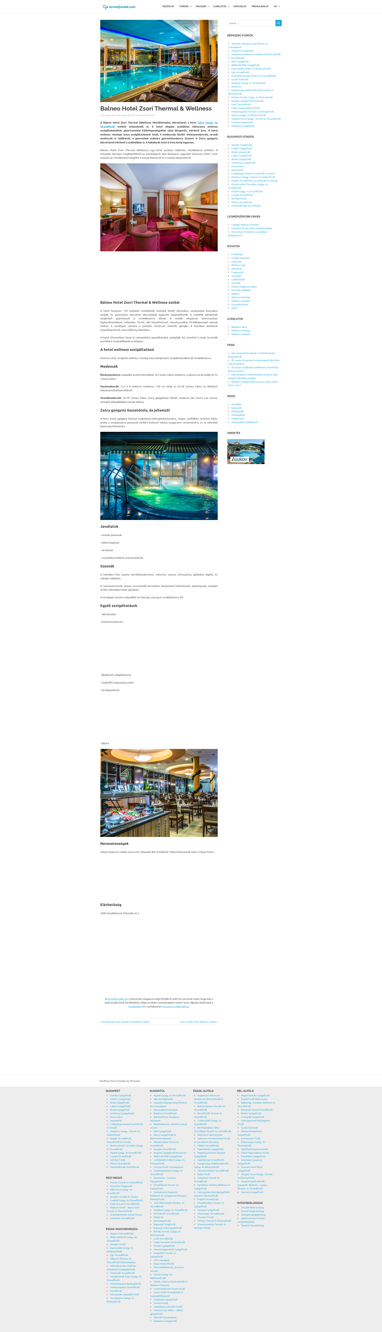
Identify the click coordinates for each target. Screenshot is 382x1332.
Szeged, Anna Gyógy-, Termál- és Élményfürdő (256, 118)
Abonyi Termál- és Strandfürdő (126, 1182)
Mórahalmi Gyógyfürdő (253, 1156)
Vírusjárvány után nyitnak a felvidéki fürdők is (126, 1021)
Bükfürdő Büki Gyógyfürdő (245, 64)
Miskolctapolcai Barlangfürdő (125, 1283)
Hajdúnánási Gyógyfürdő (210, 1148)
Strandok (236, 275)
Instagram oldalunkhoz (175, 1006)
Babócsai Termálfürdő (165, 1113)
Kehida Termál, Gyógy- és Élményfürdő (252, 97)
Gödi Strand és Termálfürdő (124, 1203)
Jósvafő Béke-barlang (252, 1207)
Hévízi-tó (236, 86)
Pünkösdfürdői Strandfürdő (245, 205)
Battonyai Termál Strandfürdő (256, 1109)
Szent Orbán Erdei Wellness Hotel (198, 1021)
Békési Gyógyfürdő (251, 1113)
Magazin (201, 6)
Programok (237, 272)
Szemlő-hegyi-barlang (252, 1210)
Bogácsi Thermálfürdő (121, 1233)
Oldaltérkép (237, 418)
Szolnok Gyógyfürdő (242, 122)
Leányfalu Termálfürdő (122, 1218)
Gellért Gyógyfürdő (241, 148)
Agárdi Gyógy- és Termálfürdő (169, 1095)
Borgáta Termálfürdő (165, 1148)
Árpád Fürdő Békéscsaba (254, 1098)
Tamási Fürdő (161, 1302)
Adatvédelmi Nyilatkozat (244, 421)
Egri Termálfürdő (119, 1254)
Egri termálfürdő (240, 72)
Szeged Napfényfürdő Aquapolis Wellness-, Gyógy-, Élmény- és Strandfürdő (253, 1185)
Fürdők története (240, 257)
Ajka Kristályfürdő (163, 1098)
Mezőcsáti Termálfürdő (122, 1272)
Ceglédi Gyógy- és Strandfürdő (126, 1200)
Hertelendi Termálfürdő (166, 1213)
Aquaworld (237, 169)
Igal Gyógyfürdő (162, 1220)
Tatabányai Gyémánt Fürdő (168, 1306)
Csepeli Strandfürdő (242, 194)
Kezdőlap (168, 6)
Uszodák (235, 282)
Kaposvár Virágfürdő (164, 1224)
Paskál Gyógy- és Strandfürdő (247, 191)
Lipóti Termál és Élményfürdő (169, 1242)
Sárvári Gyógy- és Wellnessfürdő (248, 115)
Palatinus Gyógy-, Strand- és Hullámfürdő (253, 176)
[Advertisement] (159, 276)
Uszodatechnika (239, 304)
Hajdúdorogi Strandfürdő (210, 1159)
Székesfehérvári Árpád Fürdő (169, 1288)
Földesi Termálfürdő (208, 1145)
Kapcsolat (240, 6)
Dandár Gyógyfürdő (241, 144)
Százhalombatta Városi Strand (126, 1214)
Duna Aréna (237, 166)
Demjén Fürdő (117, 1244)
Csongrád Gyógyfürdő (252, 1116)
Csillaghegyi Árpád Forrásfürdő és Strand (253, 173)
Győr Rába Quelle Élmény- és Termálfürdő (253, 75)
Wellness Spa (238, 264)
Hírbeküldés (237, 411)
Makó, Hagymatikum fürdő (245, 107)
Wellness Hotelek (145, 115)
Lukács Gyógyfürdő (241, 155)
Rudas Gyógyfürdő (241, 159)
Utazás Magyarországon (244, 286)
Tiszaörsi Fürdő (205, 1217)
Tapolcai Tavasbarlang (252, 1225)
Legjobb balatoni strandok (245, 224)
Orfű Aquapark (161, 1259)
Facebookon (135, 1006)
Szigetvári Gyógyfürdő (165, 1299)
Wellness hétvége (126, 115)
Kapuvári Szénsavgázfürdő (168, 1227)
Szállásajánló (238, 279)
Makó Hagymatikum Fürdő (255, 1152)
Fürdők (184, 6)
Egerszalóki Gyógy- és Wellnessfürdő (251, 68)
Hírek (234, 307)
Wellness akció (108, 115)
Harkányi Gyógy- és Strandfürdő (248, 82)
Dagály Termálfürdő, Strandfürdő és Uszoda (254, 180)
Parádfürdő (116, 1290)
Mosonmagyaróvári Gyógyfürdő (170, 1249)
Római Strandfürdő (241, 201)
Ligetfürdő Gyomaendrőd (254, 1148)
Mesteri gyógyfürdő (164, 1245)
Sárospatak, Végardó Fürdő (124, 1294)
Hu (275, 6)
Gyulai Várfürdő (239, 79)
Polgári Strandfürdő (207, 1199)
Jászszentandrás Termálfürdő (213, 1170)
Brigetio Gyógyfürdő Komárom (247, 100)
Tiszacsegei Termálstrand (210, 1213)
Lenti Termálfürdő (241, 104)
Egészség (236, 261)
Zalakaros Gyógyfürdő (243, 125)
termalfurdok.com (118, 998)
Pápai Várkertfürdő (164, 1263)
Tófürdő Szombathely (165, 1317)
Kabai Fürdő (203, 1174)
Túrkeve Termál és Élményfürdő (214, 1220)
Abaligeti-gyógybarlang (253, 1214)
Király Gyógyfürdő (241, 151)
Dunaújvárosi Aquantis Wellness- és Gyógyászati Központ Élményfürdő (168, 1195)
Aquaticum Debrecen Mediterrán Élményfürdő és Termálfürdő (208, 1099)
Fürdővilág (237, 254)
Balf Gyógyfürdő (240, 61)
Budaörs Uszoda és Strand (124, 1196)
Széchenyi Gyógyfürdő (243, 162)
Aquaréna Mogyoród (242, 50)
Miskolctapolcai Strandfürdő (125, 1287)
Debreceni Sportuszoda (209, 1134)
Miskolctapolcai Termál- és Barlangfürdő (252, 111)
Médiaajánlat (260, 6)
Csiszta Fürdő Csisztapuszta (168, 1166)
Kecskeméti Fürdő (250, 1138)
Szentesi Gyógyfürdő (252, 1191)
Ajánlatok (219, 6)
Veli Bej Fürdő (238, 198)
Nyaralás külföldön (241, 289)
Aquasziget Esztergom (166, 1109)
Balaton (235, 293)
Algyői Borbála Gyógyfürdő (255, 1095)
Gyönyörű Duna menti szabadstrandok (251, 228)
